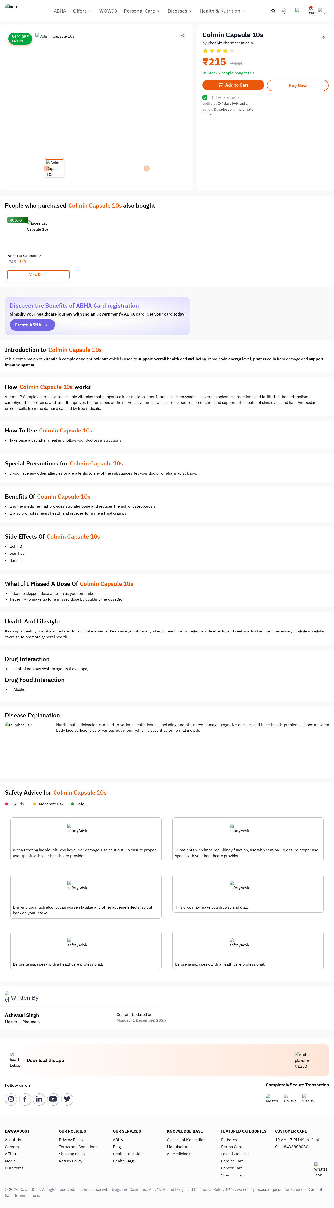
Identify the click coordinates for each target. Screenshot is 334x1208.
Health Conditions (129, 1153)
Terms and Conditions (78, 1146)
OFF (22, 220)
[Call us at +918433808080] (287, 11)
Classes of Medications (187, 1139)
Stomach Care (233, 1175)
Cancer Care (232, 1167)
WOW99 (108, 11)
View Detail (38, 274)
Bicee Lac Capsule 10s (25, 256)
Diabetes (229, 1139)
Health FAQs (124, 1160)
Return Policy (70, 1160)
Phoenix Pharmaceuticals (230, 42)
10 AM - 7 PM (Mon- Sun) (297, 1139)
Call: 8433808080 (291, 1146)
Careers (12, 1146)
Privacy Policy (71, 1139)
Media (10, 1160)
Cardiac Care (232, 1160)
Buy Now (298, 85)
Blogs (117, 1146)
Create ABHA (28, 325)
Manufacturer (179, 1146)
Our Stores (14, 1167)
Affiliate (12, 1153)
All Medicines (178, 1153)
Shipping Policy (72, 1153)
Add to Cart (236, 85)
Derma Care (231, 1146)
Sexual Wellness (235, 1153)
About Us (13, 1139)
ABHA (60, 11)
